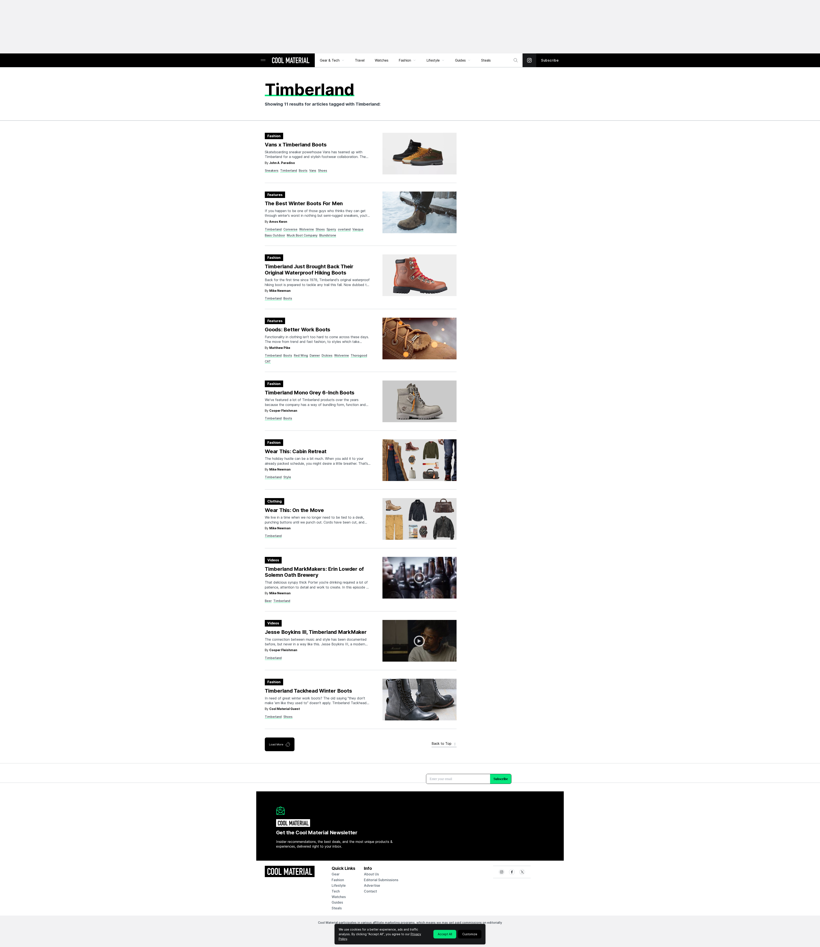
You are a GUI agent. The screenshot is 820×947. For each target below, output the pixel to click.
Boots (303, 170)
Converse (290, 229)
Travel (360, 60)
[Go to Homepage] (290, 61)
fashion (338, 880)
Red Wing (301, 355)
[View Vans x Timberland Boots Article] (419, 153)
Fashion (405, 60)
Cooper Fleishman (283, 410)
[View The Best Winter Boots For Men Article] (419, 212)
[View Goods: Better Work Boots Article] (419, 338)
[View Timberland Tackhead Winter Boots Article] (419, 699)
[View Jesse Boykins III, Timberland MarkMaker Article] (419, 641)
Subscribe (550, 60)
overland (344, 229)
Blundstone (327, 235)
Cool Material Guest (284, 709)
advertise (372, 885)
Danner (315, 355)
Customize (469, 934)
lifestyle (339, 885)
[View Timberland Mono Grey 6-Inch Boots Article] (419, 401)
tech (336, 891)
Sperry (331, 229)
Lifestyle (433, 60)
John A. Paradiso (282, 163)
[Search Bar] (516, 60)
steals (486, 60)
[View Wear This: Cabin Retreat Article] (419, 460)
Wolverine (306, 229)
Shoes (322, 170)
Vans (312, 170)
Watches (381, 60)
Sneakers (271, 170)
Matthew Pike (279, 348)
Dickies (327, 355)
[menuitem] (332, 60)
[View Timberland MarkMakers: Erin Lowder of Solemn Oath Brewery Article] (419, 578)
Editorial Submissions (381, 880)
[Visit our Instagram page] (529, 60)
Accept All (445, 934)
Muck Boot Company (302, 235)
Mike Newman (280, 290)
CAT (268, 361)
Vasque (357, 229)
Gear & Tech (330, 60)
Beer (268, 601)
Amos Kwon (278, 221)
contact (370, 891)
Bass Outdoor (275, 235)
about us (371, 874)
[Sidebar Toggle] (263, 60)
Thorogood (359, 355)
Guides (460, 60)
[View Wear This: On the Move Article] (419, 519)
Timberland (288, 170)
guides (337, 902)
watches (339, 897)
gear (336, 874)
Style (287, 477)
